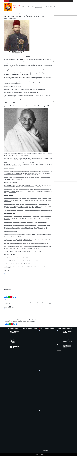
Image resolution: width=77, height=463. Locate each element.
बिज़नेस (44, 6)
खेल (41, 6)
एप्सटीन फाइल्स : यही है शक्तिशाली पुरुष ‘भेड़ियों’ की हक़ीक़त (14, 339)
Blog (5, 299)
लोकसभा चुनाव (39, 7)
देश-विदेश (23, 6)
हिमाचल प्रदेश (38, 6)
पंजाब (26, 6)
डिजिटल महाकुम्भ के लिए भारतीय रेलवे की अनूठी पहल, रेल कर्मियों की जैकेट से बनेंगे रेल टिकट (21, 320)
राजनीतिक (47, 6)
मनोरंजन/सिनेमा (52, 6)
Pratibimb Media (13, 18)
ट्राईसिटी (33, 6)
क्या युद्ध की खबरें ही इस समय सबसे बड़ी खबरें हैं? (14, 332)
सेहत (36, 7)
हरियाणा (29, 6)
